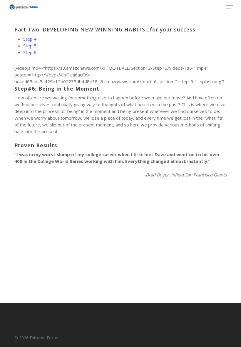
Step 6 (29, 52)
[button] (229, 7)
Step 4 (29, 39)
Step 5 (29, 46)
